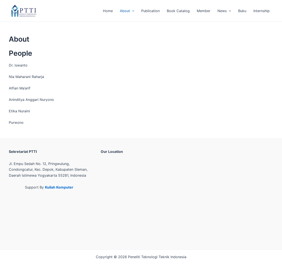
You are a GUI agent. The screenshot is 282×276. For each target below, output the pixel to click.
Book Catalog (178, 11)
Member (203, 11)
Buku (242, 11)
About (125, 11)
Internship (261, 11)
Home (108, 11)
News (222, 11)
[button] (132, 11)
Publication (150, 11)
